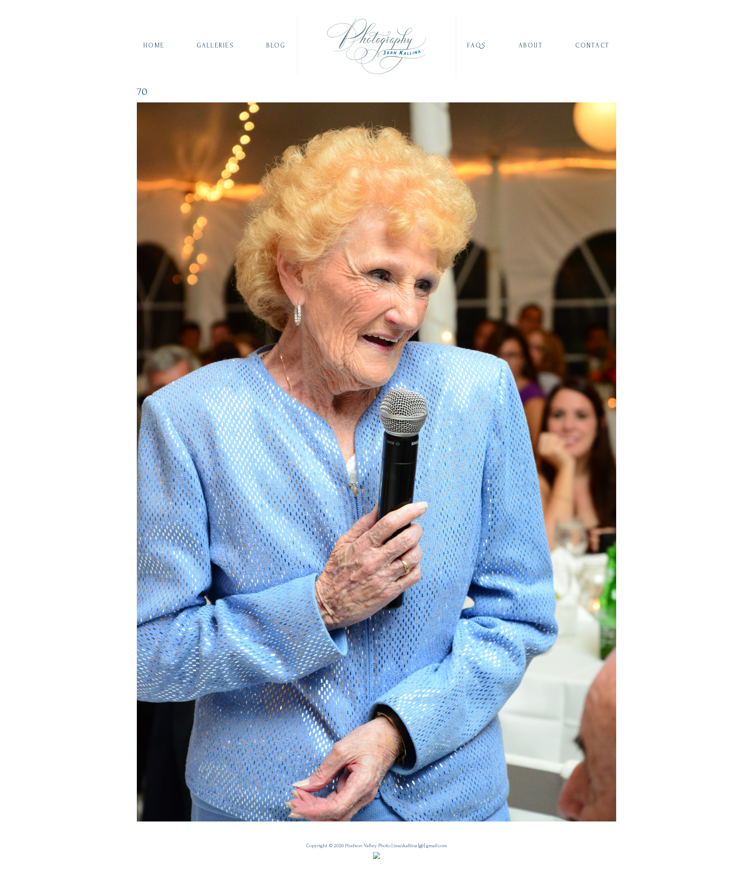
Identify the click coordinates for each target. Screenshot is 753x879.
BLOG (276, 45)
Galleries (215, 45)
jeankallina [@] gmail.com (420, 845)
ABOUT (531, 45)
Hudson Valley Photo (367, 845)
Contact (592, 45)
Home (153, 45)
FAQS (476, 45)
